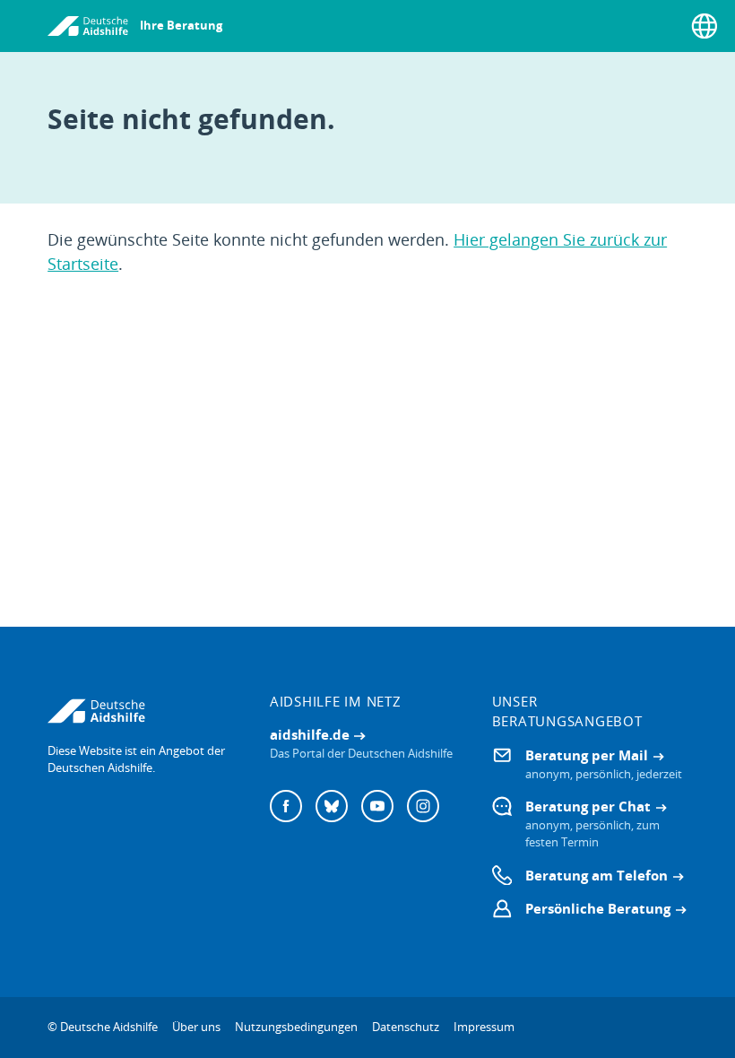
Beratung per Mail (586, 755)
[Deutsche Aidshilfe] (145, 711)
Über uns (196, 1027)
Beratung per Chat (588, 806)
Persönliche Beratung (597, 908)
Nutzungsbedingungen (296, 1027)
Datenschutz (405, 1027)
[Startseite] (88, 26)
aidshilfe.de (310, 734)
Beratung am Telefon (596, 875)
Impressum (484, 1027)
